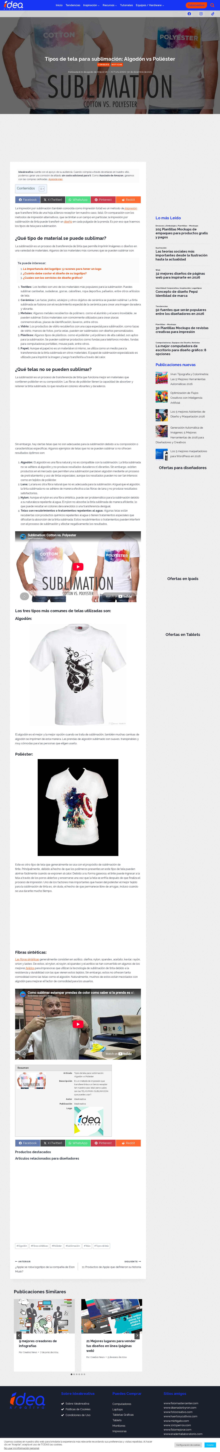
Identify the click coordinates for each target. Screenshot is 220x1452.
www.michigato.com (176, 1420)
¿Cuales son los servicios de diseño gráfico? (53, 277)
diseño (68, 221)
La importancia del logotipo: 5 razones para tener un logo (62, 268)
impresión (130, 208)
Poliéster (57, 1246)
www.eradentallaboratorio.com (183, 1434)
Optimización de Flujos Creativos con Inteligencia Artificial (186, 397)
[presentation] (44, 1316)
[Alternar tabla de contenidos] (40, 189)
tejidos (29, 968)
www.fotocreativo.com (178, 1412)
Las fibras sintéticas (27, 959)
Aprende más (55, 179)
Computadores (121, 1403)
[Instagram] (201, 13)
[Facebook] (189, 13)
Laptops (117, 1409)
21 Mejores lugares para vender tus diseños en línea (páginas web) (111, 1346)
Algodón (22, 1246)
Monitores (118, 1425)
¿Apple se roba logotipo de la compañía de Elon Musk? (45, 1266)
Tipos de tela (101, 1246)
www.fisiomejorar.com (177, 1429)
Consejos (103, 64)
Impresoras (119, 1431)
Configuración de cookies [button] (188, 1445)
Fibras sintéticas (39, 1246)
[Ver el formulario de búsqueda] (212, 5)
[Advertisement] (78, 138)
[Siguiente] (137, 1335)
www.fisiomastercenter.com (181, 1403)
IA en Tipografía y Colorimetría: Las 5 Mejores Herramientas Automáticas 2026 (189, 379)
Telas (87, 1246)
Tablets (117, 1420)
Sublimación (73, 1246)
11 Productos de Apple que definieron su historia (111, 1264)
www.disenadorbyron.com (180, 1407)
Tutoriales (126, 5)
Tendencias (73, 5)
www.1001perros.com (177, 1425)
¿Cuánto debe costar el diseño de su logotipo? (55, 273)
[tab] (71, 1374)
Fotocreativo (196, 5)
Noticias (117, 64)
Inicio (59, 5)
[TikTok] (213, 13)
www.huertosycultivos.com (180, 1416)
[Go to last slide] (19, 1335)
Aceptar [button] (210, 1445)
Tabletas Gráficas (123, 1414)
